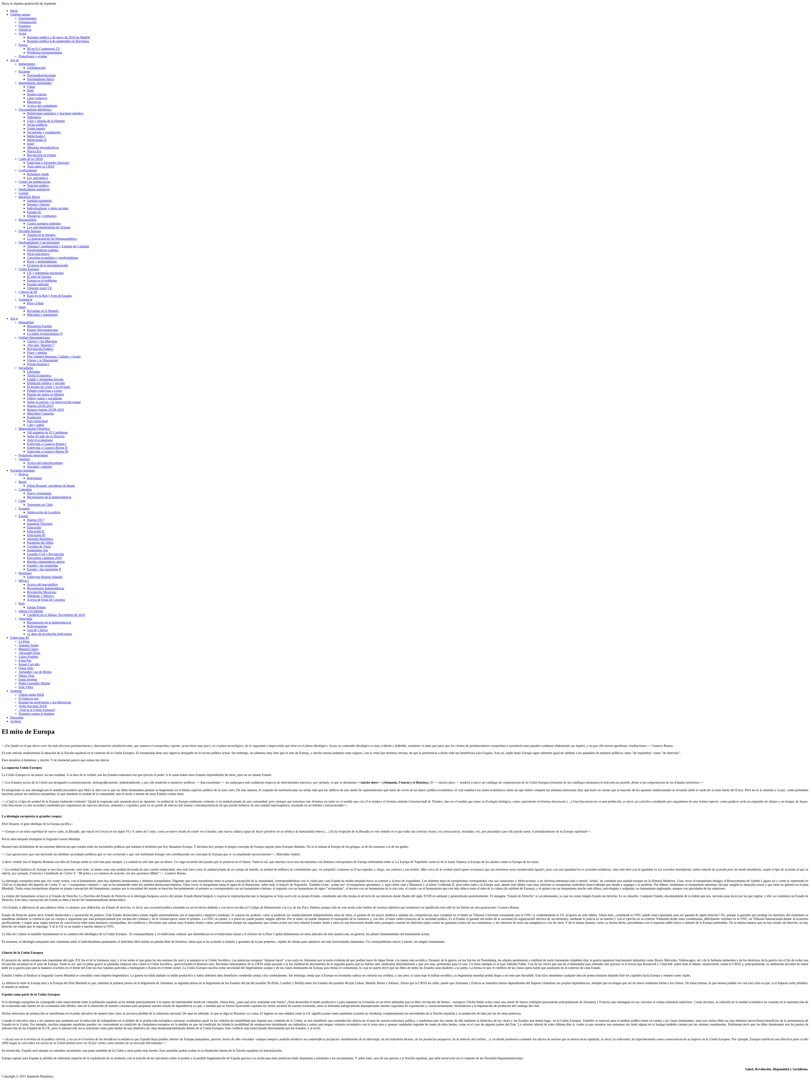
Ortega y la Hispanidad (42, 360)
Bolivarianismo (37, 626)
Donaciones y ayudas (33, 56)
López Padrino (28, 656)
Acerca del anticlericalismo (45, 463)
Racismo (24, 71)
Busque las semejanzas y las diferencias (45, 702)
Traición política (38, 185)
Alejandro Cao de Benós (35, 672)
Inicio (14, 10)
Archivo (15, 721)
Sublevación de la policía (43, 512)
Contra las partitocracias (34, 181)
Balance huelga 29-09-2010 (45, 409)
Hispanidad (26, 322)
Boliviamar (34, 478)
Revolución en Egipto (41, 155)
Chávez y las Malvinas (42, 341)
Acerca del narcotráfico (42, 584)
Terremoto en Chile (40, 504)
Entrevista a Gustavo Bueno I (46, 444)
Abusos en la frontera (41, 235)
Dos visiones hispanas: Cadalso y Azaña (54, 356)
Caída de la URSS (31, 159)
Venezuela (25, 618)
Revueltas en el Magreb (42, 311)
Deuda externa (36, 94)
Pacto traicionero (38, 254)
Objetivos (25, 29)
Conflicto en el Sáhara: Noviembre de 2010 (56, 615)
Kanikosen (34, 417)
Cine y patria (35, 425)
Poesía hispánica (38, 364)
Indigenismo (27, 64)
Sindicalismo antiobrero (34, 189)
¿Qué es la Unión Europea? (37, 710)
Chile (22, 501)
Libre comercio (37, 98)
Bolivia (23, 474)
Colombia (25, 489)
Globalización (36, 67)
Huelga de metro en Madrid (45, 394)
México (24, 580)
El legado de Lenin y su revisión (48, 387)
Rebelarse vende (38, 174)
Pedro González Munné (34, 683)
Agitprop (16, 691)
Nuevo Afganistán (39, 493)
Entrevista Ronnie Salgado (44, 577)
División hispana (30, 231)
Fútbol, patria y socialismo (44, 398)
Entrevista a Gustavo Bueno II (47, 447)
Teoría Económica (39, 375)
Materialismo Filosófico (34, 428)
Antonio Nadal (28, 645)
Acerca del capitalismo (42, 105)
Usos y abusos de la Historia (46, 121)
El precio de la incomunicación (47, 265)
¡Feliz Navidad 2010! (33, 706)
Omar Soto (26, 668)
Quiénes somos (20, 14)
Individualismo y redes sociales (47, 208)
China (31, 86)
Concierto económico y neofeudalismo (52, 257)
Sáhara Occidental (31, 611)
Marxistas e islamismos (42, 314)
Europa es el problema (42, 280)
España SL (34, 212)
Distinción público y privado (46, 383)
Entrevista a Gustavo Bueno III (47, 451)
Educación (34, 527)
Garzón (23, 193)
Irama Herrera (28, 679)
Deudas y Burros (38, 204)
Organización (27, 22)
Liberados (33, 371)
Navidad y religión (39, 466)
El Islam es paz (29, 698)
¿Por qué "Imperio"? (40, 345)
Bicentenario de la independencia (49, 622)
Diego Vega (26, 675)
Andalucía (25, 299)
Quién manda (36, 128)
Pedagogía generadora (33, 455)
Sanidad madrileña (39, 200)
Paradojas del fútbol (40, 542)
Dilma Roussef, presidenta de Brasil (51, 485)
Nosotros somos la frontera (36, 713)
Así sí (14, 318)
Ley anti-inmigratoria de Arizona (48, 227)
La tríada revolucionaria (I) (45, 333)
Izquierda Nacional (39, 523)
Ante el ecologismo (40, 440)
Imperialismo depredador (35, 83)
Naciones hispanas (22, 470)
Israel (30, 143)
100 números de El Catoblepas (47, 432)
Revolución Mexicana (41, 592)
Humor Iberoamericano (42, 330)
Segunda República (40, 539)
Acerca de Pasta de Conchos (46, 599)
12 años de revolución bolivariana (49, 634)
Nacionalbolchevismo (41, 75)
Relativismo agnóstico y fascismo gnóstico (55, 113)
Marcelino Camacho (40, 413)
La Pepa (24, 641)
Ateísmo (24, 459)
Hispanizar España (39, 326)
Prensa (23, 45)
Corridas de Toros (39, 546)
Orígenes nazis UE (39, 288)
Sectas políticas (37, 124)
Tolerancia (34, 117)
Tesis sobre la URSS (40, 166)
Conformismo (28, 170)
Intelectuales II (36, 140)
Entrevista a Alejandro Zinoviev (48, 162)
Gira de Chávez (37, 630)
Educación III (36, 535)
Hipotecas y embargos (42, 216)
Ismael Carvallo (29, 664)
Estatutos (25, 26)
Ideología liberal (29, 197)
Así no (14, 60)
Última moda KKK (31, 694)
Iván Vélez (26, 687)
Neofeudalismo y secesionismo (39, 242)
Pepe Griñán (35, 303)
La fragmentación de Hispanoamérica (52, 238)
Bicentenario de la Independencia (49, 497)
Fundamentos (27, 18)
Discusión (16, 717)
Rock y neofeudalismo (42, 261)
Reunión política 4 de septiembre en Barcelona (58, 41)
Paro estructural (37, 421)
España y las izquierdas (42, 565)
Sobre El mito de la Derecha (46, 436)
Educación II (35, 531)
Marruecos (34, 102)
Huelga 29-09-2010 (40, 406)
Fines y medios (37, 352)
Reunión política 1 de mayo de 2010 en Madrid (58, 37)
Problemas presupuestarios (44, 52)
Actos (22, 33)
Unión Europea (29, 269)
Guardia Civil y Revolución (45, 554)
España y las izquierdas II (44, 569)
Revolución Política (40, 349)
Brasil (22, 482)
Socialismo (26, 368)
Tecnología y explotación (44, 132)
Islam (22, 307)
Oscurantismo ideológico (35, 109)
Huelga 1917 (35, 520)
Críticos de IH (28, 292)
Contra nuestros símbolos (44, 223)
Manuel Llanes (28, 649)
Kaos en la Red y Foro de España (49, 295)
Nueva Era (34, 151)
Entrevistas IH (19, 637)
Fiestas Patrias (36, 607)
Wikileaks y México (40, 596)
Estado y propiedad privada (45, 379)
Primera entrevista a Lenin (44, 390)
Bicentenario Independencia (45, 588)
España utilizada (38, 284)
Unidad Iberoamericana (34, 337)
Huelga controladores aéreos (46, 561)
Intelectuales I (36, 136)
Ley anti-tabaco (37, 178)
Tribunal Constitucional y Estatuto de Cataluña (58, 246)
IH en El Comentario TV (43, 48)
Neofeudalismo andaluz (42, 250)
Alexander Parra (29, 653)
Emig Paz (25, 660)
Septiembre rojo (37, 550)
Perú (22, 603)
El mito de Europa (39, 276)
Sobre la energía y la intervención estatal (54, 402)
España (23, 516)
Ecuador (24, 508)
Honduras (25, 573)
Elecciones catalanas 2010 (44, 558)
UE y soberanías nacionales (45, 273)
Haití (30, 90)
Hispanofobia (27, 219)
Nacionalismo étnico (40, 79)
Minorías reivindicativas (43, 147)
